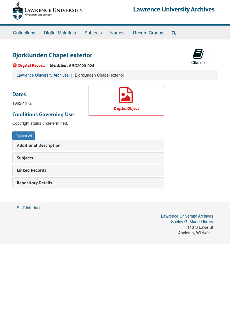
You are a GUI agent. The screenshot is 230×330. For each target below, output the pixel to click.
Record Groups (148, 32)
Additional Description (39, 145)
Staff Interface (29, 207)
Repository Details (34, 183)
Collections (24, 32)
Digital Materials (60, 32)
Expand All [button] (23, 135)
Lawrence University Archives (174, 9)
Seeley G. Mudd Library (192, 221)
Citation (198, 62)
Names (117, 32)
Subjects (93, 32)
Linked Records (31, 170)
